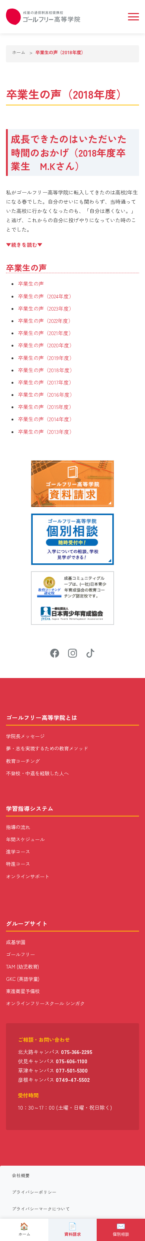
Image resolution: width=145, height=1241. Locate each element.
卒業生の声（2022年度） (45, 320)
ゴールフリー (20, 954)
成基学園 (15, 942)
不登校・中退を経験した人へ (37, 773)
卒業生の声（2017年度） (46, 382)
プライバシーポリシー (34, 1192)
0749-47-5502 (73, 1079)
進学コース (18, 851)
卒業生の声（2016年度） (46, 394)
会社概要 (21, 1175)
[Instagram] (72, 654)
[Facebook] (54, 654)
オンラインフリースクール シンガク (45, 1003)
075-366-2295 (76, 1051)
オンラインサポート (27, 876)
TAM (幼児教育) (22, 966)
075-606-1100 (71, 1061)
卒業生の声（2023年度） (46, 308)
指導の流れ (18, 827)
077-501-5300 (72, 1070)
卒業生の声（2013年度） (46, 431)
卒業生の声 (31, 283)
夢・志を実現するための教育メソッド (47, 748)
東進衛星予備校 (23, 991)
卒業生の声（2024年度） (46, 296)
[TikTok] (90, 654)
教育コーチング (23, 760)
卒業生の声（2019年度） (46, 357)
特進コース (18, 863)
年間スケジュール (25, 839)
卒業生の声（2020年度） (46, 345)
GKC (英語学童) (22, 978)
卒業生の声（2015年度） (46, 406)
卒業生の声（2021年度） (46, 333)
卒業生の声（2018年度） (46, 370)
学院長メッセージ (25, 736)
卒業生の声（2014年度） (46, 419)
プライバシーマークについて (41, 1209)
